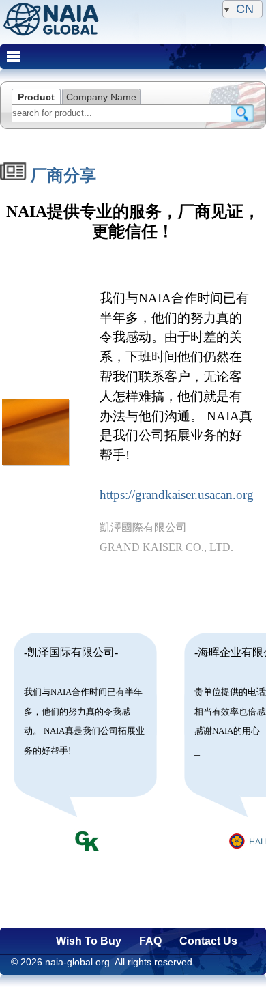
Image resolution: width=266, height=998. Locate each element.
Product (36, 96)
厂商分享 (61, 175)
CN (245, 9)
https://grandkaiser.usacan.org (177, 494)
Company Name (101, 96)
